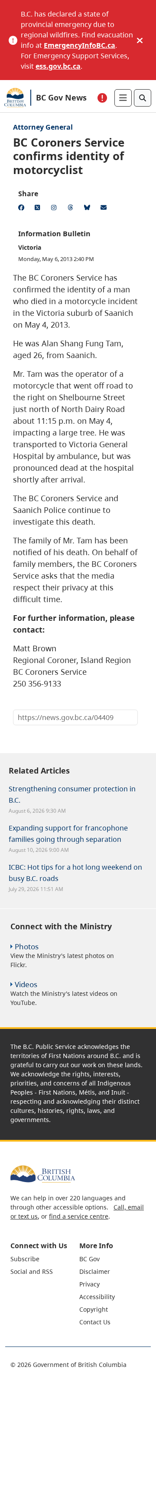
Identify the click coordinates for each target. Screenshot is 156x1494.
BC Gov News (61, 97)
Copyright (93, 1309)
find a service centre (78, 1216)
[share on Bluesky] (88, 208)
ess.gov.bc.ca (58, 66)
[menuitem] (43, 1258)
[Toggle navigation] (123, 98)
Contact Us (94, 1322)
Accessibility (97, 1297)
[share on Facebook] (22, 208)
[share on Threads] (72, 208)
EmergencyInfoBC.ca (79, 45)
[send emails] (105, 208)
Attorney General (43, 127)
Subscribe (24, 1259)
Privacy (89, 1284)
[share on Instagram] (55, 208)
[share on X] (39, 208)
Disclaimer (94, 1271)
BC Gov (89, 1259)
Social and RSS (31, 1271)
